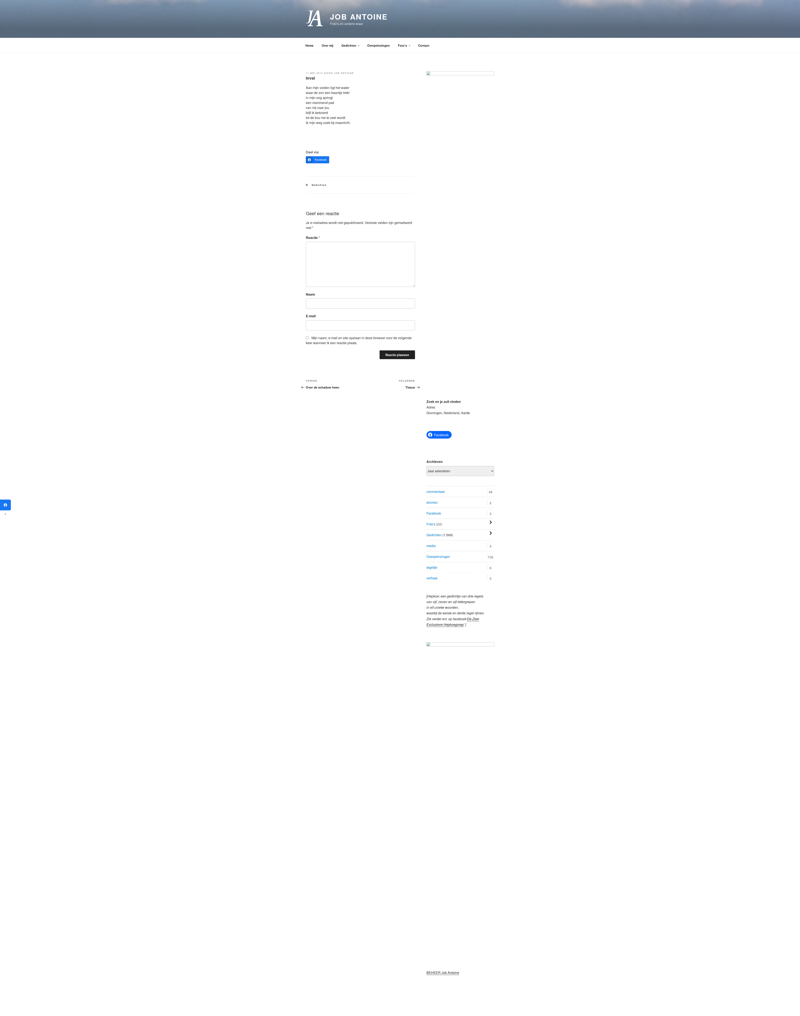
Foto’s (402, 45)
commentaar (435, 491)
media (431, 545)
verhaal (432, 578)
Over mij (327, 45)
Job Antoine (359, 16)
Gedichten (348, 45)
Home (309, 45)
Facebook (433, 513)
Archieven (434, 461)
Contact (423, 45)
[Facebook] (5, 505)
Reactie (313, 237)
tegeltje (431, 567)
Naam (310, 294)
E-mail (311, 316)
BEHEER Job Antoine (442, 972)
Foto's (430, 524)
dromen (432, 502)
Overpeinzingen (378, 45)
